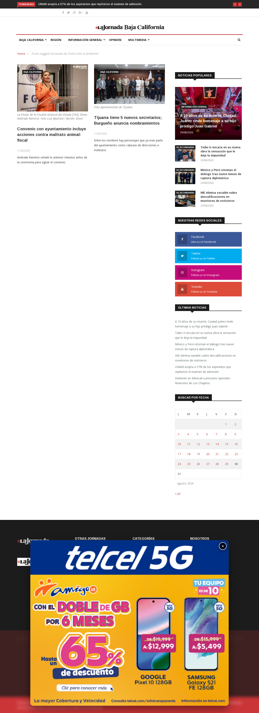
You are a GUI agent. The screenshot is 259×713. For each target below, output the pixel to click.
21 (217, 454)
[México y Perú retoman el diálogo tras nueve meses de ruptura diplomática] (186, 177)
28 (217, 464)
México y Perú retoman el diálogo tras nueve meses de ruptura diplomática (221, 174)
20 (207, 454)
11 (188, 444)
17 (179, 454)
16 (236, 444)
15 (226, 444)
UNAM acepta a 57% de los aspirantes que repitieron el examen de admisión (89, 4)
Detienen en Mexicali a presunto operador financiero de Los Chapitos (202, 380)
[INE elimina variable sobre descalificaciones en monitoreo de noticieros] (186, 199)
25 (188, 464)
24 (179, 464)
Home (21, 54)
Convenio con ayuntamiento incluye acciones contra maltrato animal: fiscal (51, 134)
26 (198, 464)
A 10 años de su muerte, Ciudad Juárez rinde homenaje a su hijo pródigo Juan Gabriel (208, 121)
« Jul (177, 493)
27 (207, 464)
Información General (85, 40)
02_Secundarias (185, 147)
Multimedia (137, 40)
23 (236, 454)
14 (217, 444)
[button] (235, 4)
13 (207, 444)
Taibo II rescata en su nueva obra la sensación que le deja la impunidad (221, 151)
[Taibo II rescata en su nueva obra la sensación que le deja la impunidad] (186, 154)
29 (226, 464)
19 (198, 454)
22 (226, 454)
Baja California (31, 40)
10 (179, 444)
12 (198, 444)
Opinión (115, 40)
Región (56, 40)
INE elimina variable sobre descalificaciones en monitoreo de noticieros (219, 196)
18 (188, 454)
